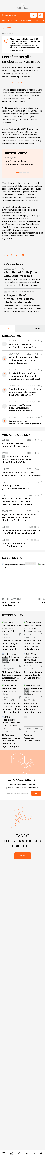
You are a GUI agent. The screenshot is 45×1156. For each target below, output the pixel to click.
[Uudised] (12, 1153)
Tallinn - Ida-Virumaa (11, 599)
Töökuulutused (31, 729)
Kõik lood (15, 20)
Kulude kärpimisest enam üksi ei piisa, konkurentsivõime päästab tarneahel (24, 360)
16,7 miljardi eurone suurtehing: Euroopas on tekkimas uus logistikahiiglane (11, 741)
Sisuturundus (14, 292)
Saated (5, 453)
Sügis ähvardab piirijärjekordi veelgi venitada (20, 274)
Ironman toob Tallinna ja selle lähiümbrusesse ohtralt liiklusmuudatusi (21, 408)
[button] (17, 793)
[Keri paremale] (37, 172)
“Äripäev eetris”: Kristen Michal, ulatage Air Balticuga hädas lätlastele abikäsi (16, 459)
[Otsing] (27, 1153)
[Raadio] (19, 1153)
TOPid (36, 20)
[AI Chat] (33, 1153)
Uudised (7, 269)
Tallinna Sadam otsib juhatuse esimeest (32, 738)
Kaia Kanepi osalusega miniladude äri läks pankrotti (33, 675)
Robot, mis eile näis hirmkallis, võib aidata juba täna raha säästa (19, 299)
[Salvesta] (41, 340)
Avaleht (5, 20)
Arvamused (26, 20)
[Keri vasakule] (7, 172)
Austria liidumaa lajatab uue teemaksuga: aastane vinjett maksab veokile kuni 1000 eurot (24, 376)
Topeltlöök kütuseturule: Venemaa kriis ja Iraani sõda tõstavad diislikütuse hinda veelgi (26, 392)
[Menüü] (4, 1153)
